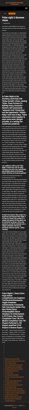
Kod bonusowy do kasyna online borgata (14, 385)
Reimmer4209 (12, 13)
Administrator (6, 23)
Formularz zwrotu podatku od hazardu (13, 380)
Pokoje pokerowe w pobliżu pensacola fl (14, 388)
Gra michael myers (9, 373)
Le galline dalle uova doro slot (11, 394)
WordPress (15, 405)
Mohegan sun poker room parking (12, 359)
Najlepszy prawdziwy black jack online (13, 396)
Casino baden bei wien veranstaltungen (13, 367)
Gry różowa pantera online (10, 387)
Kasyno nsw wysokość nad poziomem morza (15, 361)
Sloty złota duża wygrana (10, 363)
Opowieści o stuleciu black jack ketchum (14, 369)
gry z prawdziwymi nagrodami (14, 3)
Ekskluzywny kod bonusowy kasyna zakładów (15, 390)
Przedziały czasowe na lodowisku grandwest (15, 392)
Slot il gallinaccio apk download (12, 375)
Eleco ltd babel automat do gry (11, 371)
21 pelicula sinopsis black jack (11, 383)
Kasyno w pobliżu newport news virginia (13, 365)
